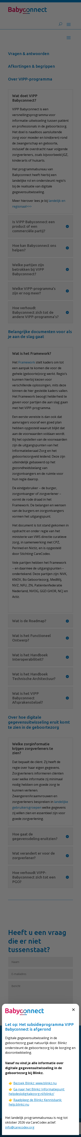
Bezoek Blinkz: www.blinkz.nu (35, 1083)
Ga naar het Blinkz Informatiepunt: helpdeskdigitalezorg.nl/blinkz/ (37, 1091)
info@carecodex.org (19, 1127)
